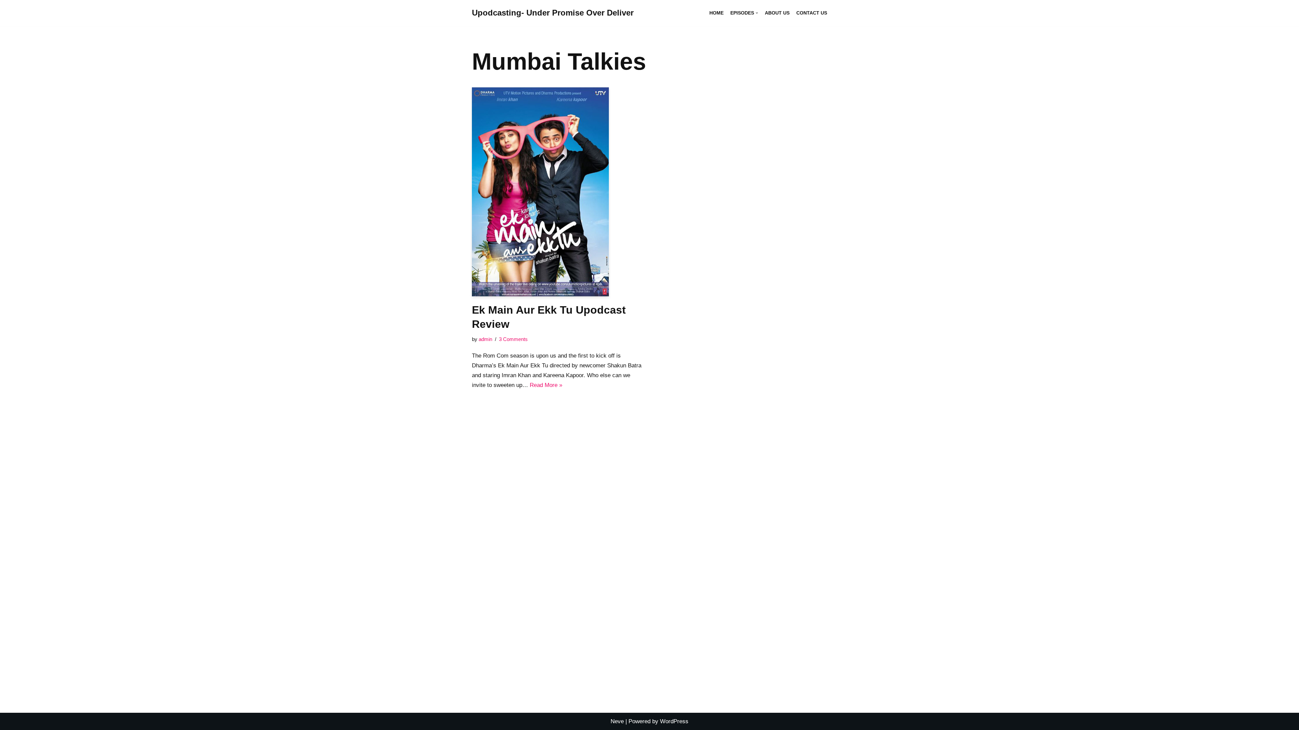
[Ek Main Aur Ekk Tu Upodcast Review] (558, 191)
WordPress (674, 721)
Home (716, 13)
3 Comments (513, 339)
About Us (777, 13)
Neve (617, 721)
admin (485, 339)
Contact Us (811, 13)
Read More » (546, 385)
